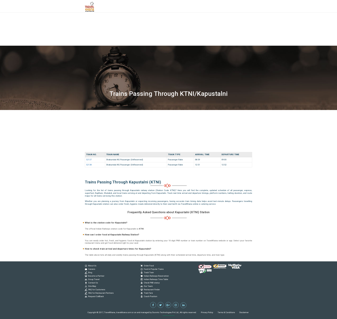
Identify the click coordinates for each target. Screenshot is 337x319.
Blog (89, 272)
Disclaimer (244, 312)
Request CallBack (95, 296)
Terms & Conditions (226, 312)
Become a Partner (95, 276)
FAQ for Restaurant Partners (100, 293)
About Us (91, 266)
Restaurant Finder (151, 290)
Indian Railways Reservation (156, 276)
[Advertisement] (79, 18)
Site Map (91, 286)
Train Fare (148, 293)
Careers (91, 269)
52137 (89, 159)
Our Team (148, 286)
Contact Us (92, 283)
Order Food (148, 266)
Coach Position (150, 296)
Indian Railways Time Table (155, 279)
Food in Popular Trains (153, 269)
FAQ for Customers (96, 290)
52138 (89, 165)
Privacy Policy (207, 312)
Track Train (148, 272)
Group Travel (93, 279)
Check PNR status (151, 283)
